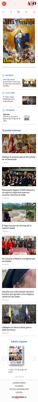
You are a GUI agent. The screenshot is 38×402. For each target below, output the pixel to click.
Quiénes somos (19, 383)
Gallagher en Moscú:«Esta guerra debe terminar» (16, 328)
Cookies (19, 392)
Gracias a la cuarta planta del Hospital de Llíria (11, 118)
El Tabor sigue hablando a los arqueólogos (8, 99)
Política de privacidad (19, 389)
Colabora (19, 386)
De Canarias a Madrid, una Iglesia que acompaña (18, 259)
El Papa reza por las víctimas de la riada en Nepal (16, 226)
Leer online (19, 376)
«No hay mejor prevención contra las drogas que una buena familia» (12, 82)
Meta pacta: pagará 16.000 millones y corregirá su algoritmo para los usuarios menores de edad (18, 192)
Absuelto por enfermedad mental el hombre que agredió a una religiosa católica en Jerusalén (18, 294)
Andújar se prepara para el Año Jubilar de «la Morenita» (18, 158)
